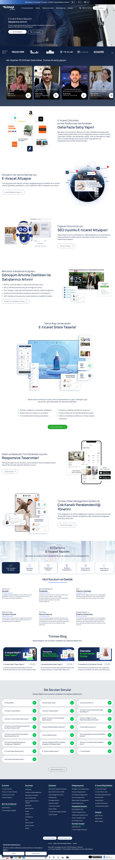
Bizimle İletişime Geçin (57, 769)
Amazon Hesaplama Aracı (78, 818)
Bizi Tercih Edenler (9, 804)
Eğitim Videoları (99, 821)
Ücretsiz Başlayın (99, 8)
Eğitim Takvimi (99, 815)
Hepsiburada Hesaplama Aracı (80, 815)
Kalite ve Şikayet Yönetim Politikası (32, 801)
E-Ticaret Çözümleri (27, 8)
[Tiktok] (46, 857)
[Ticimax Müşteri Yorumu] (28, 95)
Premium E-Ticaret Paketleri (9, 792)
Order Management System (55, 794)
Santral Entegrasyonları (78, 797)
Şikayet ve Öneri (29, 825)
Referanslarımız (61, 8)
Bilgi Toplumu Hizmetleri (31, 795)
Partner (27, 814)
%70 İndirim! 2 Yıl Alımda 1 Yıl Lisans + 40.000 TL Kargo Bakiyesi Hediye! (47, 2)
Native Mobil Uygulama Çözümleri (57, 789)
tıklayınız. (5, 850)
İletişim (27, 828)
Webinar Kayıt (98, 818)
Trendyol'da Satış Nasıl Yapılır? (52, 664)
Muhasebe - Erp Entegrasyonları (80, 789)
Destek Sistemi (29, 822)
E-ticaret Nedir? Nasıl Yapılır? (13, 664)
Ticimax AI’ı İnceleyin (65, 246)
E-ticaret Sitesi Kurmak (101, 792)
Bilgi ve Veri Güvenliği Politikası (62, 843)
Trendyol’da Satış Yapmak (102, 806)
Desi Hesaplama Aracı (77, 809)
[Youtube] (67, 857)
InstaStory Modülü (53, 803)
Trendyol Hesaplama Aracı (79, 812)
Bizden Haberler (29, 808)
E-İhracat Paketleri (7, 797)
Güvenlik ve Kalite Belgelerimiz (33, 792)
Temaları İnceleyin (9, 471)
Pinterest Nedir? (99, 797)
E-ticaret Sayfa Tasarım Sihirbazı (57, 811)
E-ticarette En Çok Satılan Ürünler (90, 664)
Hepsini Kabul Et (36, 853)
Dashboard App (52, 797)
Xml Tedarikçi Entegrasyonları (79, 794)
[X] (58, 857)
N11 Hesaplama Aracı (77, 820)
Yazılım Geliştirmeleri (30, 798)
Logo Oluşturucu (76, 827)
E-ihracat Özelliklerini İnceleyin (12, 192)
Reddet (13, 853)
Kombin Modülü (52, 809)
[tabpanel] (57, 28)
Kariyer (27, 811)
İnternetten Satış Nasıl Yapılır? (103, 794)
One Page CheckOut (53, 800)
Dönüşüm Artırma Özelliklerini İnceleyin (14, 301)
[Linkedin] (63, 857)
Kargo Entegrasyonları (78, 803)
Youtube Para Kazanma (101, 803)
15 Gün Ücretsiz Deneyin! (56, 427)
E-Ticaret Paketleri (7, 789)
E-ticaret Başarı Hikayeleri (9, 810)
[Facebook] (49, 857)
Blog (26, 820)
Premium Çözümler (48, 8)
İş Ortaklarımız (29, 817)
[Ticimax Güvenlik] (13, 857)
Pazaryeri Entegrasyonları (78, 792)
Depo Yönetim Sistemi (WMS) (56, 792)
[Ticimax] (8, 8)
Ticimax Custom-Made (8, 794)
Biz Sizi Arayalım (63, 838)
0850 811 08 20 (87, 8)
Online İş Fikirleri (99, 800)
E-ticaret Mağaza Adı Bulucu (79, 829)
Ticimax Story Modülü (54, 806)
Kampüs (70, 8)
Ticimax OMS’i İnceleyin (66, 525)
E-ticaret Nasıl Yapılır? (101, 789)
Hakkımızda (28, 789)
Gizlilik (75, 843)
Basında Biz (28, 805)
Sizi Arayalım (37, 32)
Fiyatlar (38, 8)
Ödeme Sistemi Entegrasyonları (80, 800)
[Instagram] (54, 857)
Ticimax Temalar (52, 814)
